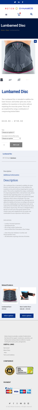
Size (3, 130)
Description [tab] (7, 171)
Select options (8, 316)
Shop (7, 30)
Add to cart (16, 145)
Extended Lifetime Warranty (10, 136)
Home (3, 30)
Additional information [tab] (11, 175)
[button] (6, 14)
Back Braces (13, 158)
